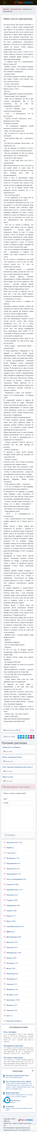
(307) (12, 979)
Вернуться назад (9, 736)
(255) (13, 937)
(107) (13, 874)
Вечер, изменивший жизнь (12, 757)
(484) (10, 932)
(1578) (14, 842)
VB (29, 737)
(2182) (11, 958)
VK (33, 737)
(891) (16, 879)
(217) (11, 916)
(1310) (14, 890)
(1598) (11, 911)
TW (23, 737)
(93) (13, 863)
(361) (12, 947)
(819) (11, 1010)
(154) (12, 989)
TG (18, 737)
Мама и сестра (8, 777)
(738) (11, 942)
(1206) (12, 995)
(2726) (11, 921)
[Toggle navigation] (4, 3)
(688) (13, 905)
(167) (12, 963)
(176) (12, 858)
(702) (15, 926)
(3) (14, 1021)
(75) (13, 869)
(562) (10, 968)
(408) (11, 900)
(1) (11, 853)
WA (26, 737)
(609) (12, 974)
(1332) (13, 953)
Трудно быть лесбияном (11, 747)
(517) (11, 1005)
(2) (9, 1016)
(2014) (12, 895)
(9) (10, 848)
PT (31, 737)
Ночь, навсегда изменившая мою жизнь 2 (18, 767)
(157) (11, 984)
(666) (12, 884)
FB (21, 737)
